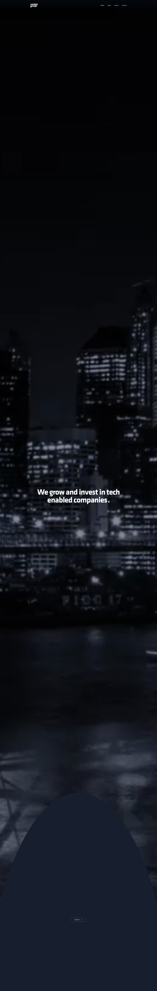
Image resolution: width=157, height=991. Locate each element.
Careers (116, 5)
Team (109, 5)
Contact (124, 5)
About (102, 5)
